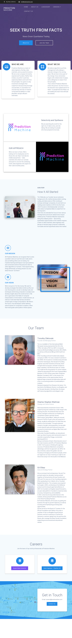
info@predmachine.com (27, 1)
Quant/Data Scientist (19, 568)
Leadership (45, 7)
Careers (56, 7)
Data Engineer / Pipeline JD (52, 568)
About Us (34, 7)
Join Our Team (44, 43)
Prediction (9, 9)
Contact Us (28, 11)
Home (26, 7)
